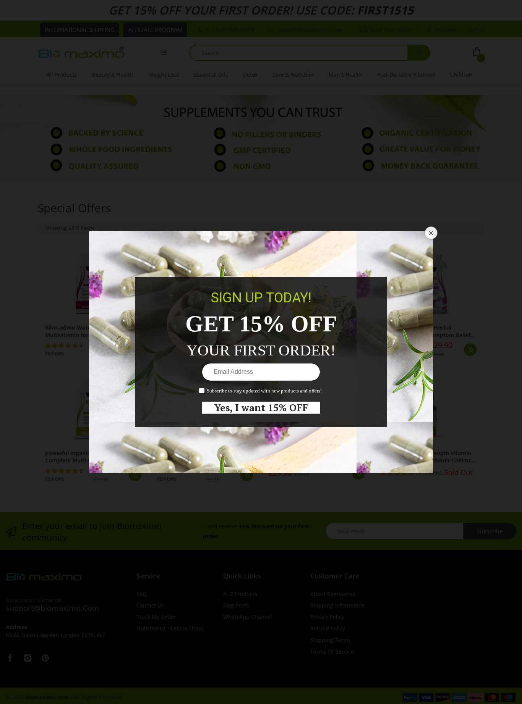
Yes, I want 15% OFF (261, 408)
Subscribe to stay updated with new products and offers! (264, 391)
